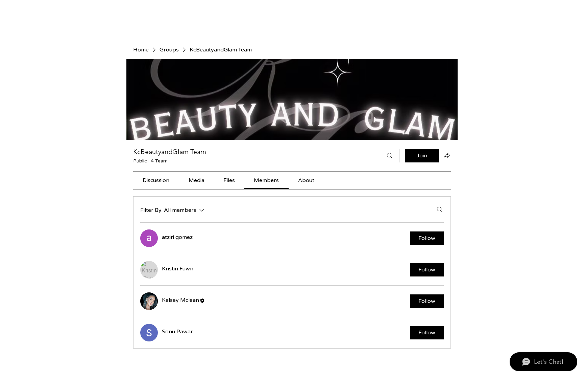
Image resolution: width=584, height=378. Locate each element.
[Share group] (447, 155)
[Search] (390, 155)
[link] (156, 180)
